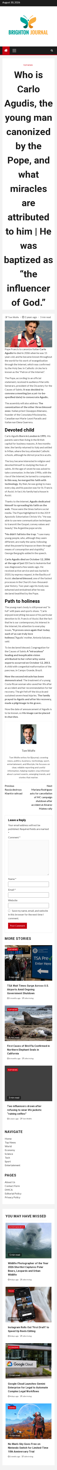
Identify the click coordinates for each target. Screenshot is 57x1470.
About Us (10, 1182)
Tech (7, 1157)
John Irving (28, 998)
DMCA (9, 1189)
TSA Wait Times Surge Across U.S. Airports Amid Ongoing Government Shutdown (28, 989)
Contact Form (12, 1185)
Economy (10, 1149)
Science (9, 1153)
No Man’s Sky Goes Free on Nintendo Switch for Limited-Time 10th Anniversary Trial (28, 1447)
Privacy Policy (12, 1197)
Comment (14, 837)
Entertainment (12, 1165)
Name (12, 878)
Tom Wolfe (13, 317)
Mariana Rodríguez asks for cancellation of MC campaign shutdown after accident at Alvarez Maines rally (41, 797)
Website (12, 900)
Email (12, 889)
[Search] (52, 50)
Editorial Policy (13, 1193)
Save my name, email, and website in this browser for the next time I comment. (28, 914)
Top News (28, 65)
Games (12, 1407)
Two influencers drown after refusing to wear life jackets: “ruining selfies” (24, 1110)
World (8, 1146)
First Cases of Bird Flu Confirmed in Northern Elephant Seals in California (28, 1049)
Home (8, 1138)
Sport (8, 1161)
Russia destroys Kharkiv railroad (13, 789)
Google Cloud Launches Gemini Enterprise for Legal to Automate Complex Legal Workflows (28, 1387)
